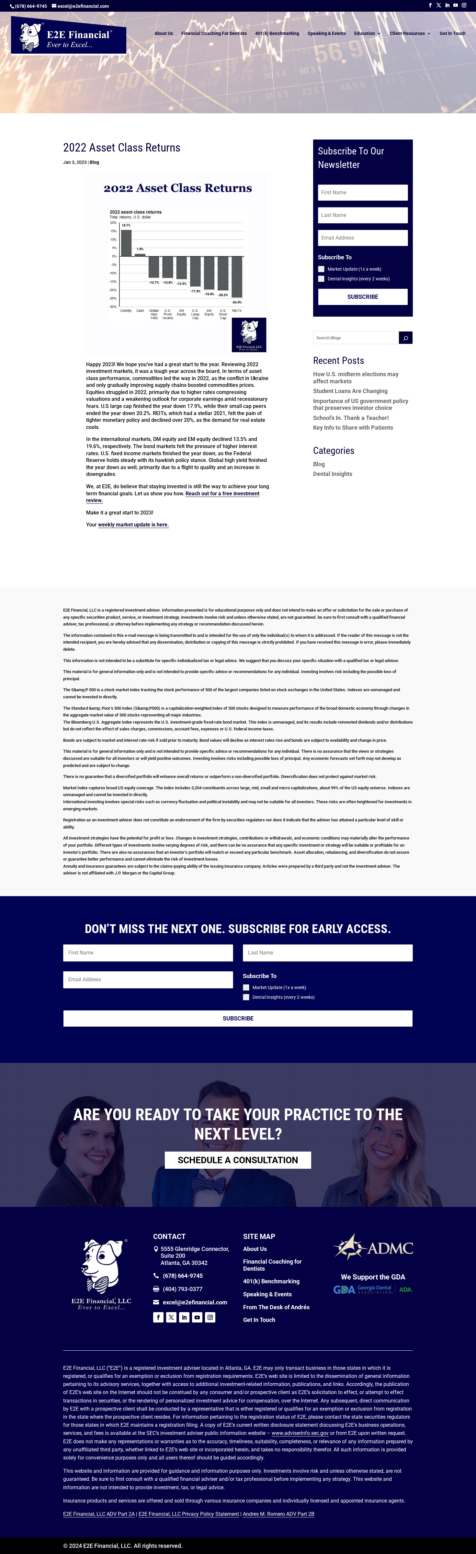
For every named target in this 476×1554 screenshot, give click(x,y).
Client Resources (407, 33)
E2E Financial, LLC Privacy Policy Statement (189, 1514)
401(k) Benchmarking (277, 33)
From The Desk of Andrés (276, 1307)
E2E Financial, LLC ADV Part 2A (99, 1514)
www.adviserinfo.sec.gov (300, 1433)
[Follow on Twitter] (171, 1317)
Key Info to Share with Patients (353, 427)
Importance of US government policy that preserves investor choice (360, 404)
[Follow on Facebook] (158, 1317)
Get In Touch (453, 33)
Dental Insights (332, 473)
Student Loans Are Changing (350, 391)
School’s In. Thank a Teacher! (351, 417)
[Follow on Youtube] (197, 1317)
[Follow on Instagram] (210, 1317)
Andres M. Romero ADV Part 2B (278, 1514)
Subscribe (362, 296)
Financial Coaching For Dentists (214, 33)
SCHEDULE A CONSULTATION (238, 1160)
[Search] (406, 337)
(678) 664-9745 (31, 6)
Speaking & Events (327, 33)
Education (364, 33)
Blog (94, 162)
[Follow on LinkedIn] (184, 1317)
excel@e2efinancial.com (195, 1302)
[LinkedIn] (447, 5)
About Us (163, 33)
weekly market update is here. (133, 525)
